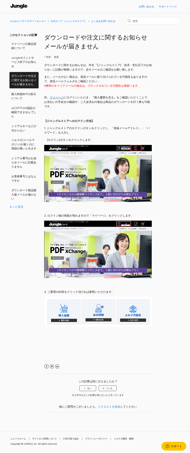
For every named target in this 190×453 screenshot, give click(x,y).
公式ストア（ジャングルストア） (69, 21)
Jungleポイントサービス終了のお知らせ (23, 62)
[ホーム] (19, 8)
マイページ (57, 97)
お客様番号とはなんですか (23, 178)
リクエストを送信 (109, 406)
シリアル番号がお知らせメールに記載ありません (23, 162)
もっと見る (16, 206)
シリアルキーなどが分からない (23, 128)
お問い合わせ (146, 6)
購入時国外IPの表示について (23, 96)
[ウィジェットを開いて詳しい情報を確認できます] (173, 446)
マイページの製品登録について (23, 46)
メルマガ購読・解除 (124, 438)
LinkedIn (57, 366)
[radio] (87, 388)
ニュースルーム (18, 438)
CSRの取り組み (71, 438)
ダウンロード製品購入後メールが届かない (23, 194)
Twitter (52, 366)
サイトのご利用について (44, 438)
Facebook (46, 366)
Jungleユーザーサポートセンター (27, 21)
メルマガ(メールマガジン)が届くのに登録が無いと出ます (23, 144)
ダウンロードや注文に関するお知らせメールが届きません (23, 80)
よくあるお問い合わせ (103, 21)
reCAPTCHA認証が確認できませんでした (23, 112)
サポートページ (168, 6)
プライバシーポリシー (96, 438)
